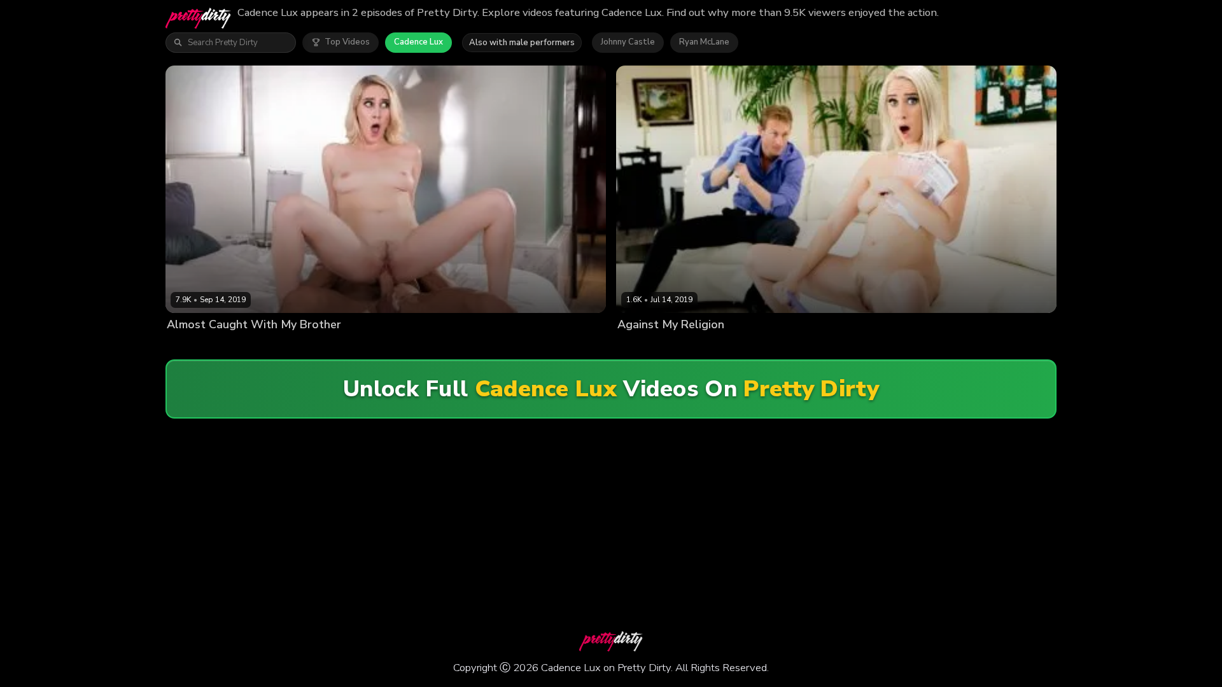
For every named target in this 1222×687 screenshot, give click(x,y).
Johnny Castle (628, 42)
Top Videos (347, 42)
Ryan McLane (704, 42)
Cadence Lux (418, 42)
